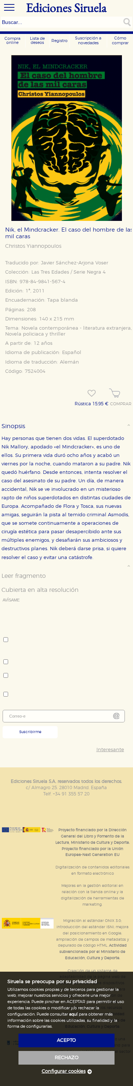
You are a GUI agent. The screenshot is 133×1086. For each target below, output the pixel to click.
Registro (59, 41)
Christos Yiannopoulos (33, 246)
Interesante (110, 749)
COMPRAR (121, 404)
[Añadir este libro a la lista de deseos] (92, 393)
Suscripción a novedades (88, 40)
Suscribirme (30, 732)
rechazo (67, 1057)
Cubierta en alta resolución (40, 590)
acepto (66, 1040)
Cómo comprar (120, 40)
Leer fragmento (23, 576)
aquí (73, 1014)
